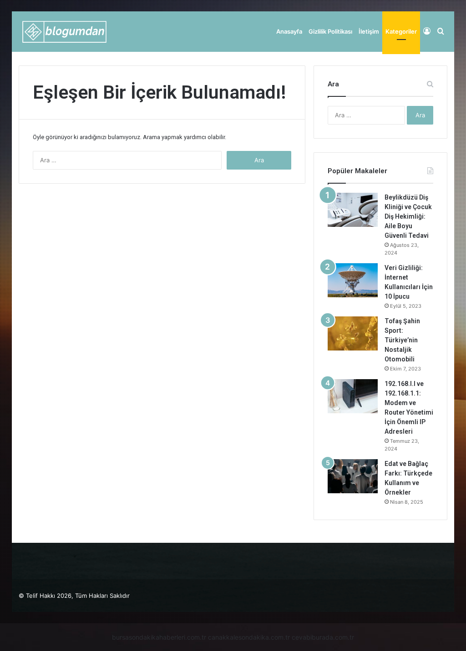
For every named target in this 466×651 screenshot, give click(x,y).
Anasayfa (289, 31)
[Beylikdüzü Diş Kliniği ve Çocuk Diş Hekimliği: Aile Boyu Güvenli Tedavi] (353, 210)
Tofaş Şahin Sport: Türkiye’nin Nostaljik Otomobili (402, 340)
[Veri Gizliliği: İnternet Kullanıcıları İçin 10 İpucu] (353, 280)
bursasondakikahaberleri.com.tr (159, 637)
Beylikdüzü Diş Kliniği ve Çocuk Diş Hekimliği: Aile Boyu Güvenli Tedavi (408, 216)
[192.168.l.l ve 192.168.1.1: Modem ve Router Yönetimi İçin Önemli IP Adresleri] (353, 396)
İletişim (369, 31)
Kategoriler (401, 31)
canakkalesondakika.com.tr (249, 637)
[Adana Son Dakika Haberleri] (64, 31)
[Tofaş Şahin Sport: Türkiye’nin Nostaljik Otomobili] (353, 333)
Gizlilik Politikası (330, 31)
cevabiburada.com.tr (323, 637)
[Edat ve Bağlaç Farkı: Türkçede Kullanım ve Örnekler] (353, 476)
